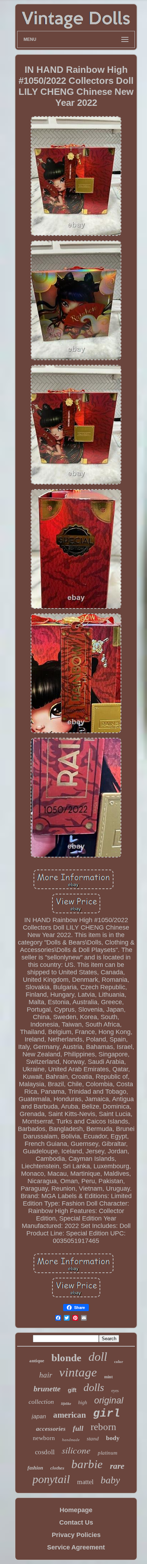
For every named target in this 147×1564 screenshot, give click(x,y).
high (82, 1402)
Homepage (76, 1510)
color (118, 1361)
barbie (87, 1464)
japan (39, 1416)
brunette (47, 1388)
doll (97, 1356)
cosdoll (45, 1452)
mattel (85, 1481)
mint (108, 1376)
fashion (35, 1468)
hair (45, 1375)
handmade (71, 1440)
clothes (57, 1468)
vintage (78, 1372)
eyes (115, 1390)
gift (72, 1390)
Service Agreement (76, 1547)
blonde (66, 1357)
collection (41, 1401)
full (78, 1428)
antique (36, 1360)
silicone (76, 1450)
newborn (44, 1438)
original (108, 1400)
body (113, 1437)
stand (93, 1438)
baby (110, 1479)
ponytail (51, 1479)
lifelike (66, 1404)
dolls (93, 1387)
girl (106, 1413)
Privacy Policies (76, 1534)
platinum (107, 1453)
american (69, 1415)
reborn (103, 1427)
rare (117, 1466)
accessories (51, 1428)
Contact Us (76, 1522)
